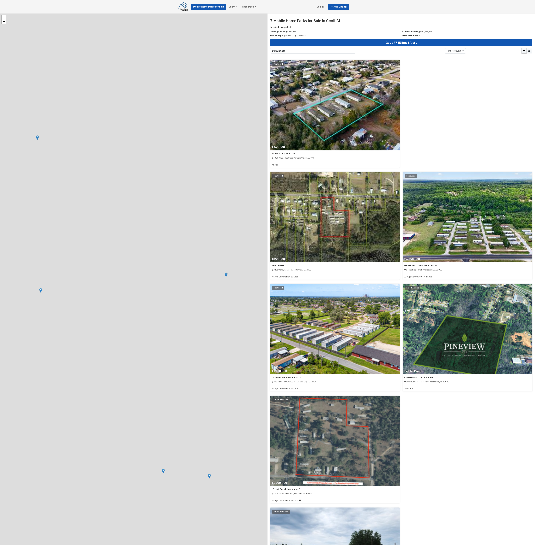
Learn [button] (232, 6)
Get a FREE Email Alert (401, 42)
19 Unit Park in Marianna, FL (286, 489)
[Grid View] (529, 51)
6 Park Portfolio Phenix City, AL (421, 265)
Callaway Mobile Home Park (286, 377)
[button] (342, 7)
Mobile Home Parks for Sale (208, 6)
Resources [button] (248, 6)
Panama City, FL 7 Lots (284, 153)
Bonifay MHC (278, 265)
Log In (320, 6)
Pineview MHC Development (419, 377)
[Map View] (524, 51)
